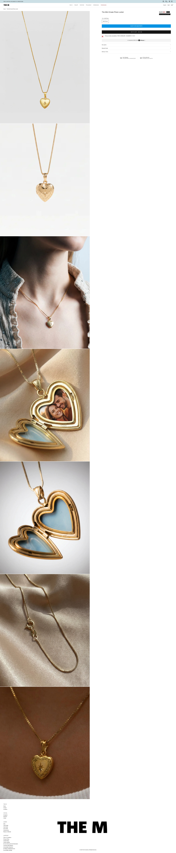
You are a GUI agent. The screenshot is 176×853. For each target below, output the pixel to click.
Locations (5, 809)
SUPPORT (5, 835)
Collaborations (96, 5)
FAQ (4, 823)
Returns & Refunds (7, 831)
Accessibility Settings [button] (7, 850)
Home (4, 9)
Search (164, 5)
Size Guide (5, 828)
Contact (5, 807)
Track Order (5, 825)
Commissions (103, 5)
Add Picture (105, 21)
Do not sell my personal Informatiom (10, 843)
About (4, 806)
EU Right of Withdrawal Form (9, 848)
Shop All (76, 5)
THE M (5, 804)
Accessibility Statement (8, 847)
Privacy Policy (6, 839)
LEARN (5, 821)
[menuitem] (71, 5)
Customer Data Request (8, 845)
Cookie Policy (6, 840)
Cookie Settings (6, 842)
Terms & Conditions (7, 837)
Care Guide (5, 827)
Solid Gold (82, 5)
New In (71, 5)
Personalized (88, 5)
